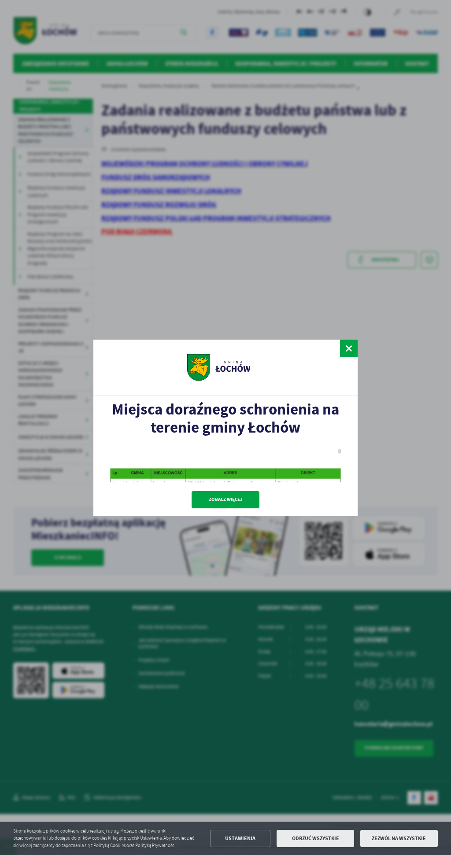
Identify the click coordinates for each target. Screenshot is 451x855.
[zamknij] (349, 348)
